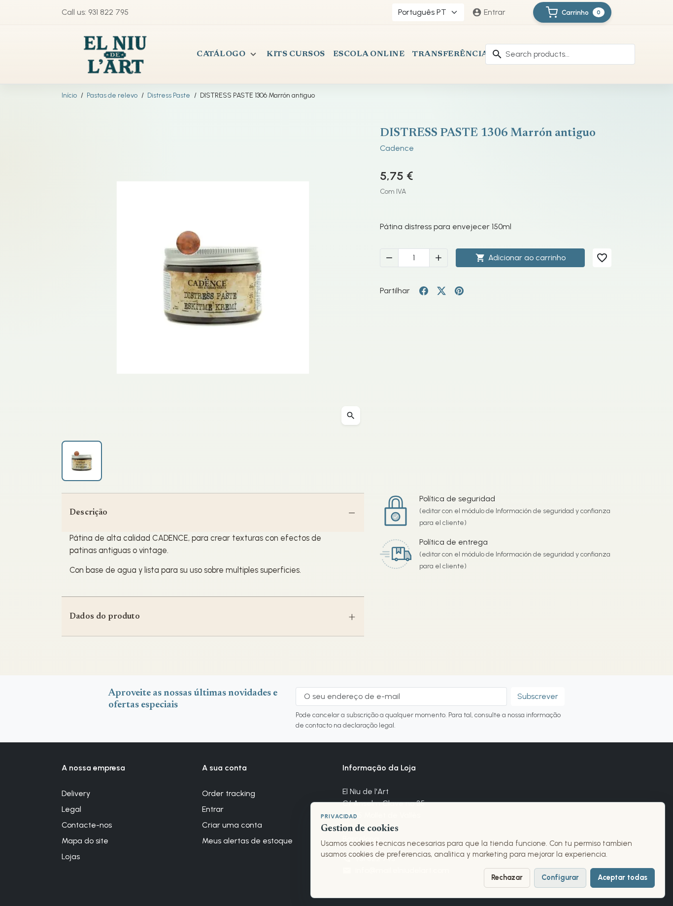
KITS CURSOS (296, 54)
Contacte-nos (87, 825)
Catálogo (221, 54)
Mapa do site (85, 840)
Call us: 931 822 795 (95, 12)
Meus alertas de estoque (247, 840)
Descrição (88, 513)
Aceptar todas (622, 877)
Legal (71, 809)
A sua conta (224, 767)
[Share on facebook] (424, 291)
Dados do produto (104, 617)
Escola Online (369, 54)
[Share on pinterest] (459, 291)
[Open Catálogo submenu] (253, 54)
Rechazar (507, 877)
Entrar (213, 809)
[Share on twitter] (441, 291)
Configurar (560, 877)
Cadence (397, 148)
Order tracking (228, 793)
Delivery (76, 793)
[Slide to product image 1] (82, 461)
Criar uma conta (232, 825)
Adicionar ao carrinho (520, 258)
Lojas (71, 856)
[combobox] (560, 54)
